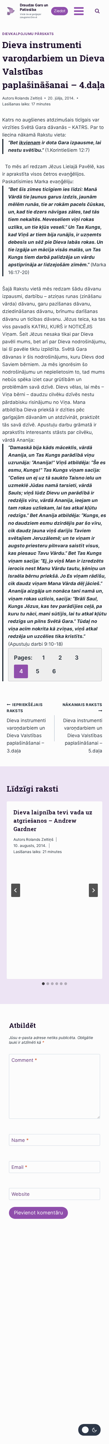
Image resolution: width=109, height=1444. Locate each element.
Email (19, 1167)
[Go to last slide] (15, 890)
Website (20, 1194)
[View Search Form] (97, 11)
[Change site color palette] (89, 1430)
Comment (24, 1060)
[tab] (43, 983)
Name (20, 1140)
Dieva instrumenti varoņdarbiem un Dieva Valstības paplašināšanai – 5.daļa (82, 727)
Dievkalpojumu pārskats (28, 34)
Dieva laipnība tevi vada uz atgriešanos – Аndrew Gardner (52, 820)
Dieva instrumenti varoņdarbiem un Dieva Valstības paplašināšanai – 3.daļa (26, 727)
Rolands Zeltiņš (28, 98)
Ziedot (59, 11)
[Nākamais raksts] (93, 890)
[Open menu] (79, 11)
